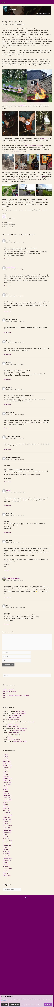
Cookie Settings (14, 1004)
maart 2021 (6, 838)
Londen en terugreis (8, 689)
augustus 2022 (7, 821)
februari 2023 (7, 810)
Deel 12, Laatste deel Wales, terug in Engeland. (16, 695)
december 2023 (7, 795)
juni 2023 (5, 802)
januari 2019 (6, 866)
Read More (4, 1000)
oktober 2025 (6, 763)
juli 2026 (5, 754)
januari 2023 (6, 813)
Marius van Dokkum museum (33, 145)
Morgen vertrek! (8, 227)
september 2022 (7, 819)
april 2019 (5, 864)
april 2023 (6, 806)
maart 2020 (6, 851)
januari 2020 (6, 853)
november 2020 (7, 843)
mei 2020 (5, 849)
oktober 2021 (6, 828)
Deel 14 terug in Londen (9, 691)
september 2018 (7, 869)
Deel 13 (5, 693)
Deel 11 (5, 697)
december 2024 (7, 778)
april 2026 (6, 759)
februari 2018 (6, 875)
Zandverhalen (43, 138)
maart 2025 (6, 776)
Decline (5, 1004)
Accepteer (48, 1004)
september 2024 (7, 782)
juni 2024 (5, 789)
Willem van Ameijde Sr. (13, 578)
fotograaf (22, 105)
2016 (44, 199)
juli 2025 (5, 770)
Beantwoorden (7, 258)
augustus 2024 (7, 785)
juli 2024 (5, 787)
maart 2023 (6, 808)
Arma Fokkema (10, 267)
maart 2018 (6, 873)
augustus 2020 (7, 847)
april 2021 (5, 836)
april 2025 (5, 774)
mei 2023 (5, 804)
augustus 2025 (7, 767)
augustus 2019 (7, 860)
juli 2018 (5, 871)
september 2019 (7, 858)
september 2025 (7, 765)
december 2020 (7, 841)
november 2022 (7, 815)
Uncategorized (8, 222)
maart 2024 (6, 793)
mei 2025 (5, 772)
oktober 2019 (6, 856)
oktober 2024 (6, 780)
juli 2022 (5, 823)
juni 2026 (5, 757)
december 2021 (7, 826)
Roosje (8, 490)
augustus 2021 (7, 832)
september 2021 (7, 830)
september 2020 (7, 845)
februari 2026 (7, 761)
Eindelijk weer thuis (9, 224)
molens (43, 176)
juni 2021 (5, 834)
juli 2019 (5, 862)
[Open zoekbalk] (52, 2)
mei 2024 (5, 791)
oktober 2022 (6, 817)
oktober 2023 (6, 797)
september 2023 (7, 800)
